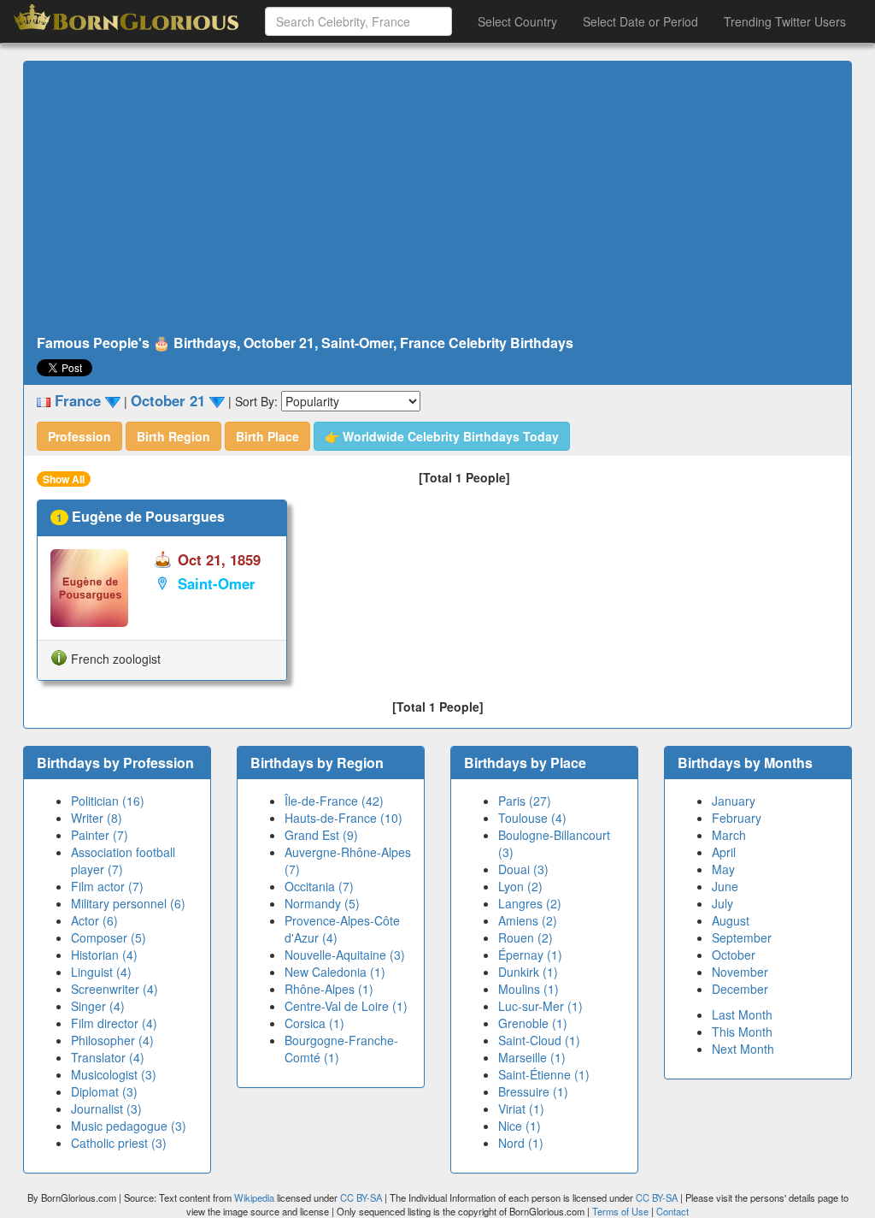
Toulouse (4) (532, 817)
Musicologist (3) (113, 1074)
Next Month (743, 1048)
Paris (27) (524, 800)
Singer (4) (98, 1005)
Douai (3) (523, 869)
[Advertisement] (437, 198)
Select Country (517, 21)
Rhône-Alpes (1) (329, 988)
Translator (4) (107, 1057)
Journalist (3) (106, 1108)
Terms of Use (621, 1211)
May (723, 869)
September (742, 937)
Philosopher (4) (112, 1040)
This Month (742, 1031)
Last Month (742, 1014)
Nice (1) (519, 1125)
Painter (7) (99, 834)
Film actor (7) (107, 886)
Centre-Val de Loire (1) (346, 1005)
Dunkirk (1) (528, 971)
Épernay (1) (530, 954)
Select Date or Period (640, 21)
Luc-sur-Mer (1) (540, 1005)
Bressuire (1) (533, 1091)
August (730, 920)
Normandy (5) (322, 903)
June (725, 886)
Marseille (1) (532, 1057)
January (733, 800)
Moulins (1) (528, 988)
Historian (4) (104, 954)
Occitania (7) (319, 886)
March (729, 834)
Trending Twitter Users (785, 21)
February (736, 817)
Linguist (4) (101, 971)
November (740, 971)
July (722, 903)
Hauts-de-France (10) (343, 817)
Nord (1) (520, 1142)
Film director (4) (114, 1023)
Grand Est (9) (321, 834)
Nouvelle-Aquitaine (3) (345, 954)
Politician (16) (107, 800)
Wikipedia (254, 1197)
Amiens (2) (527, 920)
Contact (672, 1211)
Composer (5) (108, 937)
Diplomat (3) (104, 1091)
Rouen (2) (525, 937)
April (724, 851)
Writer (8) (96, 817)
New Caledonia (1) (335, 971)
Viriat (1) (521, 1108)
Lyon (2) (520, 886)
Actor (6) (94, 920)
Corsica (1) (314, 1023)
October (733, 954)
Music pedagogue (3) (128, 1125)
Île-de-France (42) (334, 800)
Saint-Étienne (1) (544, 1074)
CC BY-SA (361, 1197)
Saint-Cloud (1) (539, 1040)
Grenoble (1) (532, 1023)
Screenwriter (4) (114, 988)
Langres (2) (529, 903)
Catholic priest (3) (119, 1142)
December (740, 988)
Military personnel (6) (128, 903)
